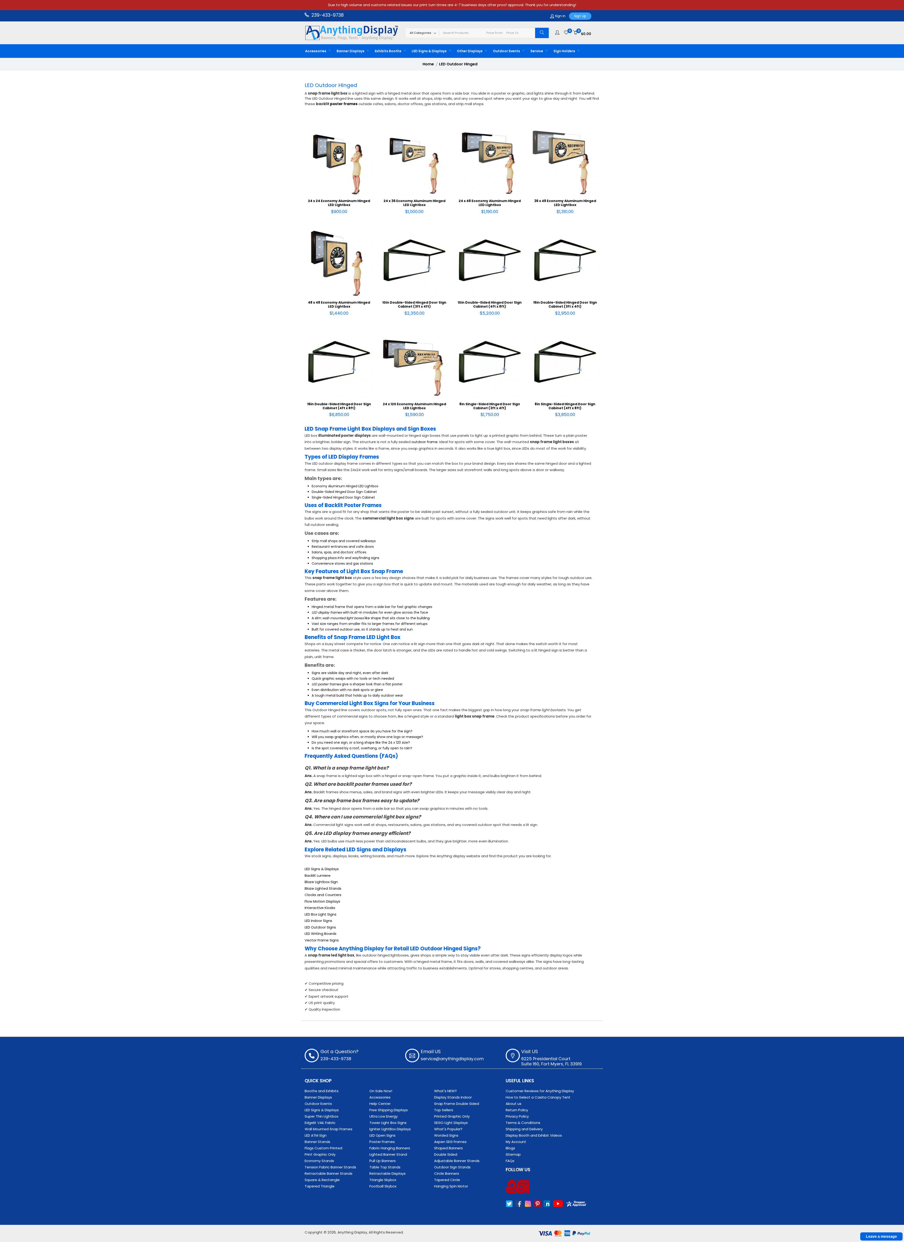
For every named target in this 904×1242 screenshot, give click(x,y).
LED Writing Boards (320, 933)
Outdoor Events (506, 51)
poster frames (344, 103)
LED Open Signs (382, 1135)
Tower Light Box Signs (388, 1122)
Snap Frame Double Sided (456, 1103)
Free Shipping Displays (388, 1109)
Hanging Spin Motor (451, 1186)
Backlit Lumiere (318, 875)
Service (536, 51)
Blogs (510, 1148)
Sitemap (513, 1154)
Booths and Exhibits (322, 1090)
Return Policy (517, 1109)
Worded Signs (446, 1135)
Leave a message (881, 1236)
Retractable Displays (387, 1173)
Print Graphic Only (320, 1154)
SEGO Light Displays (451, 1122)
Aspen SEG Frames (450, 1141)
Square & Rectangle (322, 1179)
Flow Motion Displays (322, 901)
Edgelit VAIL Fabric (320, 1122)
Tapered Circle (447, 1179)
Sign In (559, 16)
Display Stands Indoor (453, 1097)
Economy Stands (319, 1160)
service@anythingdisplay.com (452, 1059)
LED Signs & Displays (429, 51)
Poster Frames (382, 1141)
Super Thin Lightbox (321, 1116)
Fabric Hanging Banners (389, 1148)
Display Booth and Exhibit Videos (534, 1135)
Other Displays (470, 51)
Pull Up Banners (382, 1160)
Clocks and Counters (323, 894)
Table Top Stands (384, 1167)
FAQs (510, 1160)
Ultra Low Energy (383, 1116)
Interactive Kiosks (320, 907)
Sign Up (580, 16)
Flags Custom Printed (323, 1148)
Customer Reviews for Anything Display (540, 1090)
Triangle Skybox (382, 1179)
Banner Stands (317, 1141)
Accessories (315, 51)
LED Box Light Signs (320, 914)
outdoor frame (425, 441)
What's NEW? (445, 1090)
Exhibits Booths (388, 51)
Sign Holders (564, 51)
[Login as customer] (557, 32)
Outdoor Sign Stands (452, 1167)
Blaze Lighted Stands (323, 888)
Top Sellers (443, 1109)
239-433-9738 (327, 15)
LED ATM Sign (316, 1135)
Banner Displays (350, 51)
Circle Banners (446, 1173)
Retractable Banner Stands (328, 1173)
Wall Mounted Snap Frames (328, 1129)
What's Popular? (448, 1129)
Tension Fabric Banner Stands (330, 1167)
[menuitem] (316, 51)
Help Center (380, 1103)
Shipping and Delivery (524, 1129)
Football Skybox (382, 1186)
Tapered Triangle (320, 1186)
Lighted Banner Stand (388, 1154)
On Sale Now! (380, 1090)
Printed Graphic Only (452, 1116)
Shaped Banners (448, 1148)
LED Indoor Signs (318, 920)
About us (513, 1103)
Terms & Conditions (523, 1122)
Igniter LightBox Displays (390, 1129)
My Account (516, 1141)
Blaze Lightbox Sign (321, 881)
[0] (566, 32)
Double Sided (445, 1154)
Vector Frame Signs (322, 940)
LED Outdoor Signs (320, 927)
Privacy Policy (517, 1116)
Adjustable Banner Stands (457, 1160)
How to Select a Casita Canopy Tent (538, 1097)
